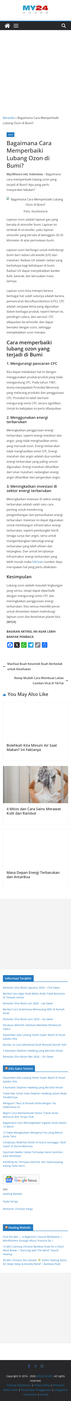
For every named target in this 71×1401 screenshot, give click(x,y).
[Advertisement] (35, 67)
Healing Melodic (13, 1193)
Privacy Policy (42, 1385)
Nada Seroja (10, 1201)
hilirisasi (38, 562)
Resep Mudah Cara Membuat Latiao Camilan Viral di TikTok (39, 680)
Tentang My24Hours (19, 1385)
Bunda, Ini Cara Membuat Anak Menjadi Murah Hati (34, 1044)
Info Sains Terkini (20, 1069)
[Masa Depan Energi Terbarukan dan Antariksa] (35, 832)
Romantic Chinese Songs (18, 1209)
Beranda (9, 118)
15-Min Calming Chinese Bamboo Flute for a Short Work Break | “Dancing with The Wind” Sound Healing (33, 1250)
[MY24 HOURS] (7, 25)
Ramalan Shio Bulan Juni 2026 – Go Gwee (28, 1019)
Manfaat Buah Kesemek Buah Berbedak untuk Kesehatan (34, 666)
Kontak (44, 1394)
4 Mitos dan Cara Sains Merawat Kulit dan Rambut (34, 811)
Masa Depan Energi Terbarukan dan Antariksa (33, 874)
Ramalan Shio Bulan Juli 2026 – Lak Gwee (28, 1003)
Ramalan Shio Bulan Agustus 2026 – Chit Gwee (31, 987)
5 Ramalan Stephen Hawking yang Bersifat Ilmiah (33, 1050)
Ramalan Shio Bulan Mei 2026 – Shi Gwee (28, 1056)
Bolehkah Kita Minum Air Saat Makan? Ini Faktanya (32, 747)
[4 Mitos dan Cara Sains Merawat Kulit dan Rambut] (35, 769)
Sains (10, 134)
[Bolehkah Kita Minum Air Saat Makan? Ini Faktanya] (35, 705)
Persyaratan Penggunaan (36, 1390)
